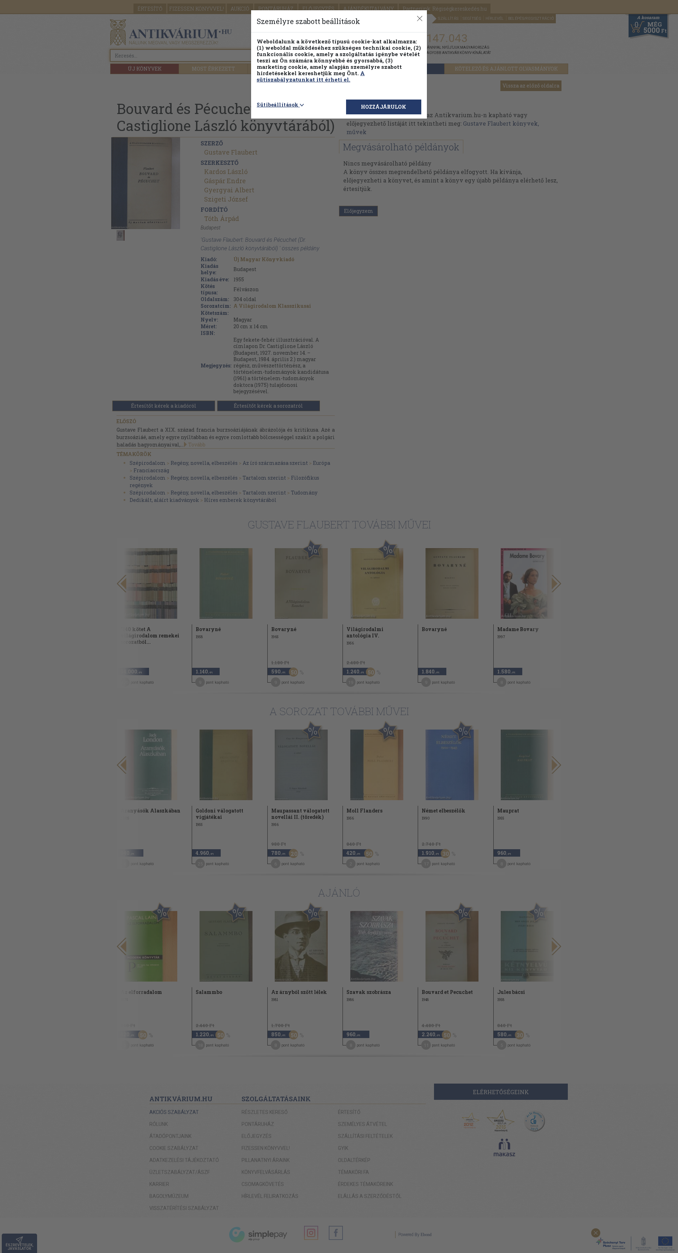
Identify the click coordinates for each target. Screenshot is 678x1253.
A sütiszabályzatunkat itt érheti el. (311, 76)
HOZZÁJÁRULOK (383, 106)
